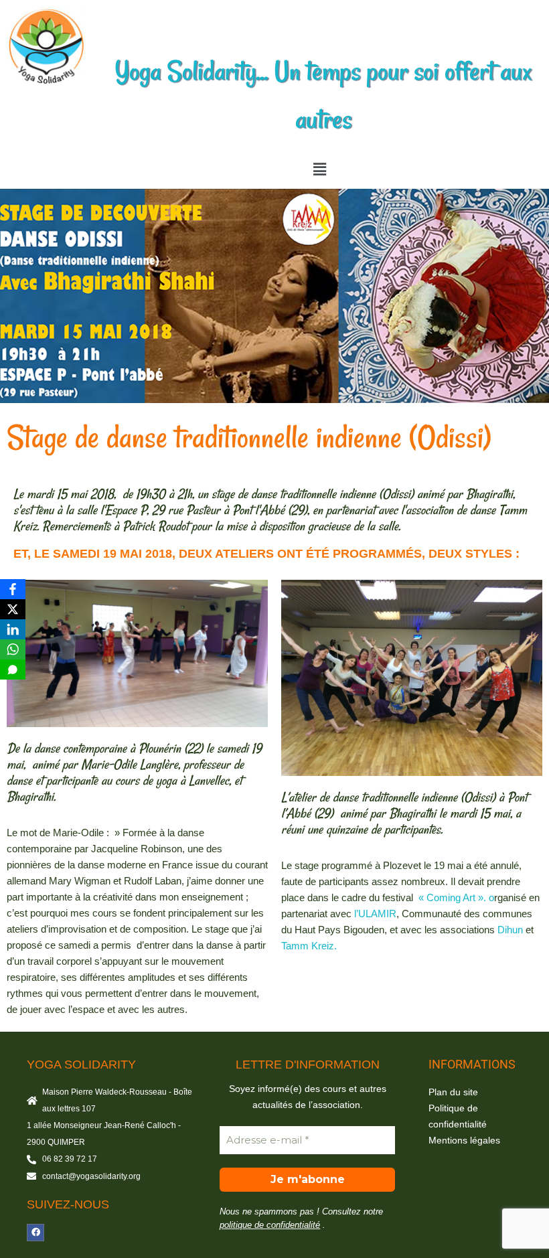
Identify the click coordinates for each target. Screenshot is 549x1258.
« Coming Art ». (453, 897)
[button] (319, 169)
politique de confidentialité (270, 1225)
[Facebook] (35, 1232)
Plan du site (453, 1092)
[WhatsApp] (12, 649)
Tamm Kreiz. (309, 945)
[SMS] (12, 669)
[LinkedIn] (12, 629)
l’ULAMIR (375, 913)
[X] (12, 609)
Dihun (510, 929)
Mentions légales (464, 1140)
